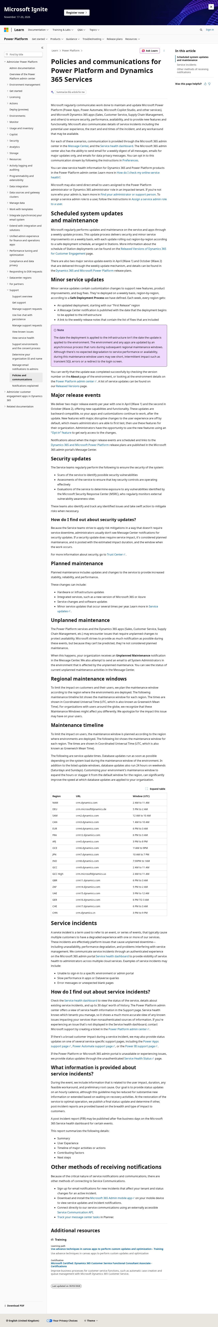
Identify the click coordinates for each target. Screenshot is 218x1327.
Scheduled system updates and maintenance (192, 58)
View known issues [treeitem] (23, 331)
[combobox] (23, 54)
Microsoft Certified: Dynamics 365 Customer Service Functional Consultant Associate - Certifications (101, 1265)
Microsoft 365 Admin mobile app (111, 1198)
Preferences (130, 160)
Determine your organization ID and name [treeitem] (27, 356)
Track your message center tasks (78, 1217)
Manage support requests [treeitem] (27, 308)
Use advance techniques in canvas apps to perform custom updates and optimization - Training (107, 1248)
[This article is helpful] (205, 84)
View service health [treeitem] (23, 337)
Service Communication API (75, 1212)
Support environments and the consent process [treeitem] (26, 346)
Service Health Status (138, 1058)
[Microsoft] (6, 30)
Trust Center (115, 554)
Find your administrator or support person (128, 194)
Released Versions (68, 386)
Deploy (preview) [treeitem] (19, 109)
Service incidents (186, 64)
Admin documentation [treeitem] (22, 68)
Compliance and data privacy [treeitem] (22, 263)
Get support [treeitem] (19, 302)
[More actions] (164, 51)
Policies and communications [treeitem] (22, 377)
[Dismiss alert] (211, 7)
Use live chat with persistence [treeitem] (22, 317)
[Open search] (201, 30)
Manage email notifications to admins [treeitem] (25, 367)
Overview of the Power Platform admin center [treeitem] (22, 76)
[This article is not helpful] (209, 84)
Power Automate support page (93, 1046)
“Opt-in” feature (61, 432)
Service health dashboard (116, 146)
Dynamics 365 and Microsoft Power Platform (85, 270)
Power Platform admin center (75, 381)
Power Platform (71, 50)
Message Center (78, 146)
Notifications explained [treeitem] (25, 385)
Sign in (210, 29)
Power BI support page (140, 1046)
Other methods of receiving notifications (192, 70)
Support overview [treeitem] (22, 296)
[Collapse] (42, 47)
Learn (55, 50)
